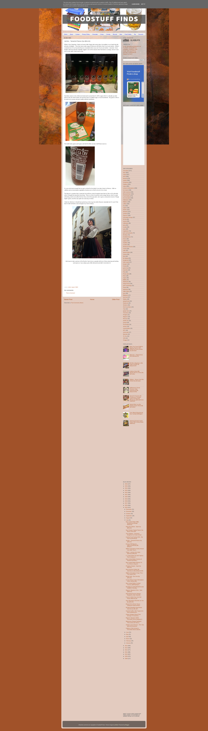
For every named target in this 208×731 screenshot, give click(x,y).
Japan (124, 277)
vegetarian (126, 231)
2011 (126, 652)
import (73, 287)
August (128, 517)
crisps (124, 174)
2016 (126, 505)
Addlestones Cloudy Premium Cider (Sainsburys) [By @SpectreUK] (135, 389)
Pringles (125, 314)
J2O (124, 338)
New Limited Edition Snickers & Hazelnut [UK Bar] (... (134, 560)
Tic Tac (125, 336)
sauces (125, 221)
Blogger (127, 724)
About (71, 34)
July (127, 520)
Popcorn (125, 215)
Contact (77, 34)
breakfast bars (126, 236)
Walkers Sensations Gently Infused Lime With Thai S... (135, 549)
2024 (126, 488)
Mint (124, 256)
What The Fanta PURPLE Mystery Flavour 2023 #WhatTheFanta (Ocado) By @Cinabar (136, 348)
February (128, 640)
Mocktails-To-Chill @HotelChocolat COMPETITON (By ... (135, 587)
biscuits (125, 178)
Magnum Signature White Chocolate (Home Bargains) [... (134, 618)
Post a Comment (70, 293)
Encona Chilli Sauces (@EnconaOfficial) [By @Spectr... (132, 545)
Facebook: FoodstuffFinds (130, 47)
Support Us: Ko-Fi (127, 54)
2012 (126, 650)
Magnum (125, 316)
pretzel (125, 322)
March (128, 638)
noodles (125, 244)
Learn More (136, 4)
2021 (126, 494)
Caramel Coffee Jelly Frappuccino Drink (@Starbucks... (134, 611)
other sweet (126, 262)
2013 (126, 647)
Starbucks (125, 281)
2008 (126, 658)
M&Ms (124, 279)
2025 (126, 486)
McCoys (125, 318)
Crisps (102, 34)
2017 (126, 503)
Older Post (115, 299)
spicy (124, 229)
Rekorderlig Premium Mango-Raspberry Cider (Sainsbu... (133, 594)
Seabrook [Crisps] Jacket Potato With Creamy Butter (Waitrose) (136, 422)
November (129, 511)
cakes (124, 186)
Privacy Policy (86, 34)
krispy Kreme (126, 283)
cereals (125, 213)
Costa (124, 266)
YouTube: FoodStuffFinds (129, 52)
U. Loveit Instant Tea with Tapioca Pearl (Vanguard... (134, 556)
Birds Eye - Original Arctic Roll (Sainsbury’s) (136, 355)
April (127, 636)
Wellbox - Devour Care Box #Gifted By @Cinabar (137, 380)
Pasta (124, 287)
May (127, 634)
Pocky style (126, 274)
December (129, 509)
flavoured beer (127, 194)
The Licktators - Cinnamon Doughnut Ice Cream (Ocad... (134, 534)
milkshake (125, 223)
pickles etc (125, 320)
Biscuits (115, 34)
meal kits (125, 270)
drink (69, 287)
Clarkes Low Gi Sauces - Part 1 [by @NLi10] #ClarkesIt (135, 625)
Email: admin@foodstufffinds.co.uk (132, 46)
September (129, 515)
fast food (125, 297)
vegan (124, 207)
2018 (126, 501)
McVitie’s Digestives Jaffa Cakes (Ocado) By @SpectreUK (136, 364)
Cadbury (125, 184)
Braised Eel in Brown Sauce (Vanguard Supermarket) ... (133, 604)
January (128, 643)
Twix (124, 309)
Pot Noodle (126, 324)
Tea (135, 34)
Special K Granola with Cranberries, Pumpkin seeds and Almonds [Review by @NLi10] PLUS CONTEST (136, 398)
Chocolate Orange (128, 217)
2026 (126, 484)
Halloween (125, 199)
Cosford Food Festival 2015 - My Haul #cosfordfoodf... (134, 537)
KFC (124, 330)
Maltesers (125, 295)
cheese (125, 254)
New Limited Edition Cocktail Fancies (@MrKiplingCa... (133, 584)
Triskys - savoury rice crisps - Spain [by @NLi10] (133, 553)
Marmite (125, 334)
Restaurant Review (128, 246)
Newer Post (68, 299)
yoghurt (125, 240)
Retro (124, 275)
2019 (126, 499)
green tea (125, 268)
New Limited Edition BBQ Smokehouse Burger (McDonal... (132, 523)
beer (124, 172)
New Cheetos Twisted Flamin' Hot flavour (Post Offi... (134, 531)
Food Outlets (128, 34)
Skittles (125, 299)
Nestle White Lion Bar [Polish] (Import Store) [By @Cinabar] (136, 406)
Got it (143, 4)
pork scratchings (127, 285)
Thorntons (125, 312)
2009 (126, 656)
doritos (125, 326)
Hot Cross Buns (127, 307)
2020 (126, 496)
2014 (126, 645)
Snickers (125, 305)
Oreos (124, 238)
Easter (124, 209)
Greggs (125, 340)
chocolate (125, 170)
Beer (121, 34)
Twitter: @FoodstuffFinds (129, 51)
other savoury (126, 192)
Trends (125, 248)
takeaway (125, 289)
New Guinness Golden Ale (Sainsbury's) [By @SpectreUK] (134, 570)
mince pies (126, 332)
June (127, 632)
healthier (125, 242)
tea (124, 205)
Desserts (140, 34)
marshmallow (126, 328)
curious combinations (128, 188)
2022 (126, 492)
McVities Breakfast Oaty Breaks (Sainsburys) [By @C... (134, 608)
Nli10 (76, 287)
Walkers (125, 201)
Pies (124, 272)
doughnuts (126, 260)
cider (124, 250)
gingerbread (126, 301)
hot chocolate (126, 198)
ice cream (125, 190)
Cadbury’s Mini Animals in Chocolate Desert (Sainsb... (133, 629)
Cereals (108, 34)
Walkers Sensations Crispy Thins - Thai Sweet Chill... (134, 573)
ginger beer (126, 311)
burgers (125, 264)
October (128, 513)
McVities (125, 235)
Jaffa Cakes (126, 291)
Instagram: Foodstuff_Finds (130, 49)
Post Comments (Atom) (77, 302)
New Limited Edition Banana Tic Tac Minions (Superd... (134, 563)
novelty (125, 227)
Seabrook (125, 303)
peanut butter (126, 252)
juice (124, 293)
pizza (124, 225)
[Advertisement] (88, 275)
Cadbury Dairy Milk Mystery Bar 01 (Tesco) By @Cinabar (136, 372)
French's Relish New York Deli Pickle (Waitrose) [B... (133, 598)
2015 (126, 507)
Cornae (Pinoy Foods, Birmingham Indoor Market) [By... (135, 580)
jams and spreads (127, 233)
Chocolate (95, 34)
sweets (125, 180)
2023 (126, 490)
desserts (125, 211)
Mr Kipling (125, 258)
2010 (126, 654)
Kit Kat (124, 219)
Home (65, 34)
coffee (124, 203)
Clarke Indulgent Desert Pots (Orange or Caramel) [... (133, 615)
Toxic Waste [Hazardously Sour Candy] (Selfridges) (136, 413)
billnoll (116, 724)
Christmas (125, 182)
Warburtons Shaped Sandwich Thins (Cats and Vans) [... (133, 622)
